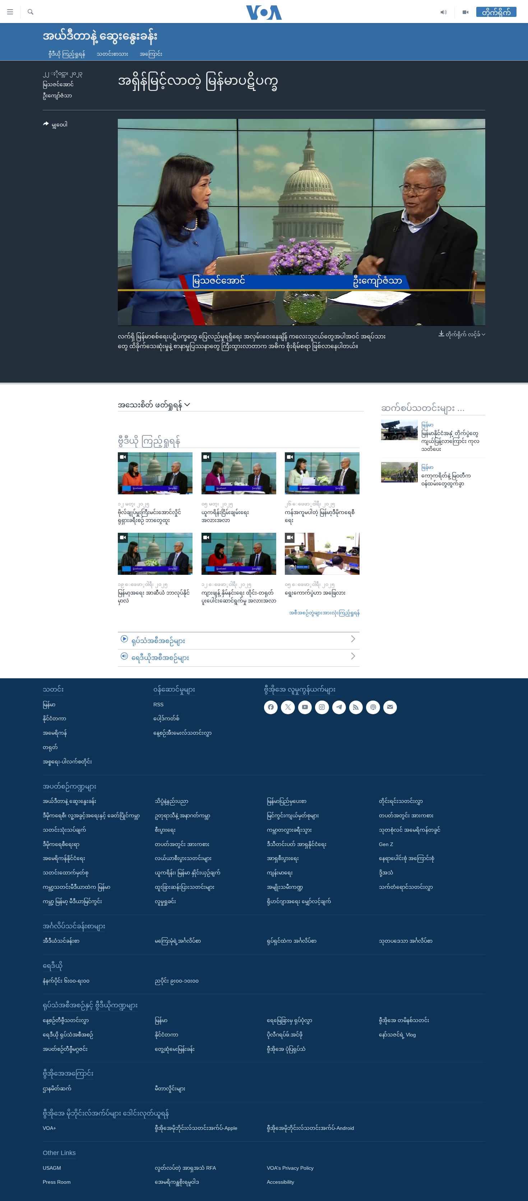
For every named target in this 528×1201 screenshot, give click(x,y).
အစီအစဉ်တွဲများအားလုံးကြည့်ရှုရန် (324, 612)
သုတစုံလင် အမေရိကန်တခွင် (409, 829)
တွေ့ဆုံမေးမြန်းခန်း (175, 1049)
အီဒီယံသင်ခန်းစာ (61, 941)
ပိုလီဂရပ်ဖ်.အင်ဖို (284, 1034)
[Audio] (444, 12)
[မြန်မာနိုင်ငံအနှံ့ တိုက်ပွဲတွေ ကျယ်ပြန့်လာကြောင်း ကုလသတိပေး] (399, 430)
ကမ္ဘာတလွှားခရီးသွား (289, 829)
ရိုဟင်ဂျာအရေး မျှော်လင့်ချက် (299, 901)
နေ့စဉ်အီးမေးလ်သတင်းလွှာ (182, 733)
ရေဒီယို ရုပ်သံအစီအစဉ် (68, 1034)
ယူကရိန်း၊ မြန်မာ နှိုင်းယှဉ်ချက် (188, 873)
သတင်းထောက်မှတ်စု (65, 873)
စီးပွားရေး (165, 829)
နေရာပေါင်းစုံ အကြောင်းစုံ (406, 858)
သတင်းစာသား (112, 54)
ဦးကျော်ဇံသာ (57, 95)
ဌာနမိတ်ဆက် (57, 1088)
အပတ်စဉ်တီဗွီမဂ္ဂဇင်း (65, 1049)
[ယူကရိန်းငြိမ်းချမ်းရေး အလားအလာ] (239, 473)
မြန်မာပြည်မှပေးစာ (286, 801)
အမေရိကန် (55, 733)
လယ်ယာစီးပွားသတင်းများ (183, 858)
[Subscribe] (390, 707)
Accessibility (280, 1182)
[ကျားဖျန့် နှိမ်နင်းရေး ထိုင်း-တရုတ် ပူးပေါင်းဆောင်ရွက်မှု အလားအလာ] (239, 554)
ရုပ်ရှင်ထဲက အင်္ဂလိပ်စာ (291, 941)
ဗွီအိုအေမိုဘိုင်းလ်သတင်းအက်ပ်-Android (310, 1128)
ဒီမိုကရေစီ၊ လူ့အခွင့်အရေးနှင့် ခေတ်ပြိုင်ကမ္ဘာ (91, 815)
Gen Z (386, 844)
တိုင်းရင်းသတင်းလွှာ (401, 801)
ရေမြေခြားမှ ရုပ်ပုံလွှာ (289, 1020)
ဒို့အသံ (386, 873)
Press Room (57, 1182)
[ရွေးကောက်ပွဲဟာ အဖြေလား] (322, 554)
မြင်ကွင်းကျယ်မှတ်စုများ (293, 815)
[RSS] (356, 707)
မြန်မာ (427, 425)
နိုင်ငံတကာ (54, 718)
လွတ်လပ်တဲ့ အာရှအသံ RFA (185, 1167)
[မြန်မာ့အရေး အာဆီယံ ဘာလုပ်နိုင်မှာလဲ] (155, 554)
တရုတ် (50, 747)
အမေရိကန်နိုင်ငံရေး (64, 858)
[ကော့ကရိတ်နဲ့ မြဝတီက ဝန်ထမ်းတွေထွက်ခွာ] (399, 472)
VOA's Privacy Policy (290, 1167)
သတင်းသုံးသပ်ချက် (64, 829)
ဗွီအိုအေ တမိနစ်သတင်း (404, 1020)
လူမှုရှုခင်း (165, 901)
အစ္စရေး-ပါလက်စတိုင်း (67, 761)
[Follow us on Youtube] (305, 707)
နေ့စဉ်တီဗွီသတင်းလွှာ (66, 1020)
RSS (158, 704)
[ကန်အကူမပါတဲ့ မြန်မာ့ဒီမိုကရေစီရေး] (322, 473)
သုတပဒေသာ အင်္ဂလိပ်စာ (405, 941)
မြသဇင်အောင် (58, 84)
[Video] (465, 12)
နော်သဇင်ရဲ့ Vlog (397, 1034)
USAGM (52, 1167)
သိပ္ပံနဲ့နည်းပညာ (171, 801)
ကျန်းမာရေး (280, 873)
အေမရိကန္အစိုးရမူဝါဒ (177, 1182)
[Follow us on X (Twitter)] (288, 707)
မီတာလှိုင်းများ (170, 1088)
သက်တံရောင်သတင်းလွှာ (406, 887)
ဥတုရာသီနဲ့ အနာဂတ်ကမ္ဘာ (182, 815)
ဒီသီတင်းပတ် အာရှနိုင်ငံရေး (296, 844)
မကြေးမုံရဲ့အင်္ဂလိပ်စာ (178, 941)
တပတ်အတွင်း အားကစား (182, 844)
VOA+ (49, 1128)
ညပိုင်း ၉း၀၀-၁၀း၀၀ (177, 980)
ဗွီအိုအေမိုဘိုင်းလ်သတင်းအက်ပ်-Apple (196, 1128)
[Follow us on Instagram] (322, 707)
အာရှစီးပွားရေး (283, 858)
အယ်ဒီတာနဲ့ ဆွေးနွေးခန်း (69, 801)
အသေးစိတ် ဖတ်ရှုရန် (151, 405)
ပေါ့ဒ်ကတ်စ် (166, 718)
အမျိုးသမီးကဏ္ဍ (285, 887)
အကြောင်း (151, 54)
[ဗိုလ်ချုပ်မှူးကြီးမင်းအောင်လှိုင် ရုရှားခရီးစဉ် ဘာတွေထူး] (155, 473)
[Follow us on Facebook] (271, 707)
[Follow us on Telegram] (339, 707)
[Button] (55, 126)
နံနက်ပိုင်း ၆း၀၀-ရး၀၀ (66, 980)
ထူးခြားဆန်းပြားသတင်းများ (184, 887)
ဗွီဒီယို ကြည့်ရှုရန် (66, 54)
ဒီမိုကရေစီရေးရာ (61, 844)
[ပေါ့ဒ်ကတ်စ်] (373, 707)
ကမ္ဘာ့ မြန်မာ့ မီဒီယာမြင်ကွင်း (72, 901)
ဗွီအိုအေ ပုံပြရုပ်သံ (286, 1049)
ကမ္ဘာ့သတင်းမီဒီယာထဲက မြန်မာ (76, 887)
